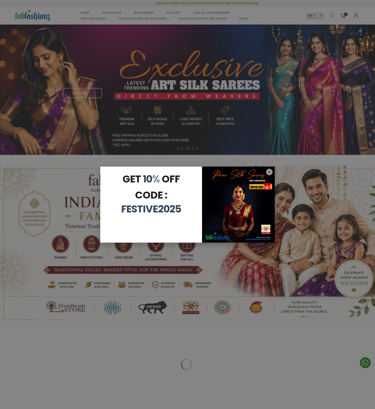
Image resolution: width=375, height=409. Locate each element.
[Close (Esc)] (269, 172)
